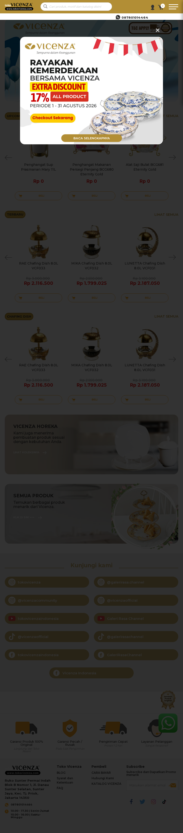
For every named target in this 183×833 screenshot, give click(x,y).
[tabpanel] (91, 90)
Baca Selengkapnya (91, 138)
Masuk (152, 7)
